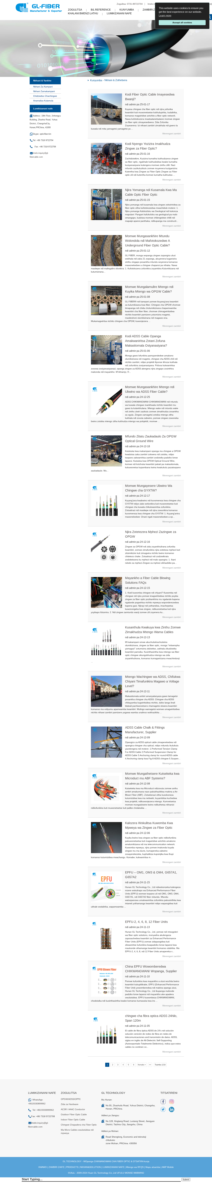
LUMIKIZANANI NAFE (113, 1167)
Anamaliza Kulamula (43, 100)
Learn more (165, 15)
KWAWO (42, 1167)
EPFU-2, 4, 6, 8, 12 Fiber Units (146, 921)
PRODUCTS (72, 1167)
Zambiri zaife (151, 9)
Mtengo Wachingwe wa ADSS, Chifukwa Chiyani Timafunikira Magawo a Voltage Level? (152, 681)
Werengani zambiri (171, 133)
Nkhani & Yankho (42, 80)
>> (150, 1065)
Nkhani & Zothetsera (115, 80)
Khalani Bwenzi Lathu (83, 13)
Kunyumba (127, 9)
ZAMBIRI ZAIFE (56, 1167)
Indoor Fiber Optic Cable (73, 1119)
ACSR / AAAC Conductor (73, 1109)
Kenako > (142, 1065)
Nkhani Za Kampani (43, 86)
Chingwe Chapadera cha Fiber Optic (79, 1124)
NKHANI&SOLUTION (90, 1167)
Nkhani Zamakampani (44, 91)
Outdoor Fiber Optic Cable (74, 1114)
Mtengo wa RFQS (135, 1167)
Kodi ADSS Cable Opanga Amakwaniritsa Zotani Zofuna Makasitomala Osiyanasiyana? (146, 340)
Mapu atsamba (152, 1167)
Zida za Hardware (69, 1104)
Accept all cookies (182, 22)
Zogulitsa (75, 9)
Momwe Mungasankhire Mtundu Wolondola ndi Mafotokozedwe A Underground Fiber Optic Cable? (147, 240)
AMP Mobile (168, 1167)
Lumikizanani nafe (119, 13)
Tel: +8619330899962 (43, 1110)
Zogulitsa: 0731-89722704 (130, 4)
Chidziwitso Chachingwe (45, 96)
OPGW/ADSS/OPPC (71, 1099)
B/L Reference (101, 9)
